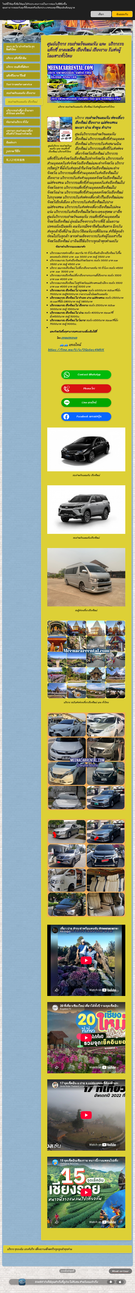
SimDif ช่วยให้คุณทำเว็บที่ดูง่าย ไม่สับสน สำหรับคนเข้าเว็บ (66, 1281)
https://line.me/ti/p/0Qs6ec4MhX (76, 350)
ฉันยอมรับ (122, 14)
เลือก (101, 14)
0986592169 (69, 338)
